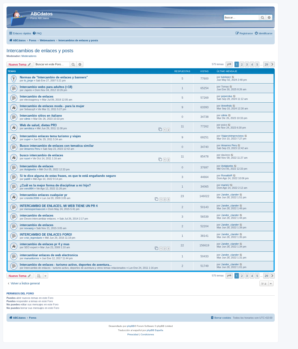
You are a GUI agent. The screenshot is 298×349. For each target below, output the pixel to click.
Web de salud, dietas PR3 (38, 125)
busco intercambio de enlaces (41, 155)
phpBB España (155, 330)
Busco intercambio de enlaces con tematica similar (57, 145)
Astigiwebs (30, 169)
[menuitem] (37, 33)
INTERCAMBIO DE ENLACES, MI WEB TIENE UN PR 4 (59, 206)
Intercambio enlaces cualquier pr (43, 195)
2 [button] (242, 64)
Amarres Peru (32, 148)
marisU (225, 185)
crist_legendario (33, 237)
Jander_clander (230, 194)
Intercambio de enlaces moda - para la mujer (52, 106)
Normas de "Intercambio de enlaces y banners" (54, 77)
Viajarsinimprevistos (232, 135)
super (27, 139)
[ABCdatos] (19, 17)
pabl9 (27, 179)
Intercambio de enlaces (36, 96)
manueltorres (31, 258)
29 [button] (266, 64)
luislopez (226, 77)
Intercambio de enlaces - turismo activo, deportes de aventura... (66, 264)
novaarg (29, 228)
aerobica (29, 128)
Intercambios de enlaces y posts (40, 50)
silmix (27, 118)
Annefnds (226, 105)
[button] (229, 64)
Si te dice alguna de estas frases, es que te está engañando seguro (68, 176)
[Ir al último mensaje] (233, 77)
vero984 (29, 188)
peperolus (226, 96)
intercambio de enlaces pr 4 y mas (44, 244)
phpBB (131, 326)
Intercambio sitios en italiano (41, 115)
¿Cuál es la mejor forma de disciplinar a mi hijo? (55, 185)
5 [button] (257, 64)
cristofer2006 (31, 198)
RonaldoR (226, 175)
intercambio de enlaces (36, 215)
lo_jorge (28, 80)
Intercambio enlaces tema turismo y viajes (50, 136)
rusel (27, 158)
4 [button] (252, 64)
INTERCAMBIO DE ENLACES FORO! (46, 234)
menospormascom (34, 209)
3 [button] (247, 64)
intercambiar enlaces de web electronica (49, 255)
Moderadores (29, 56)
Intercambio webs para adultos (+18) (46, 87)
